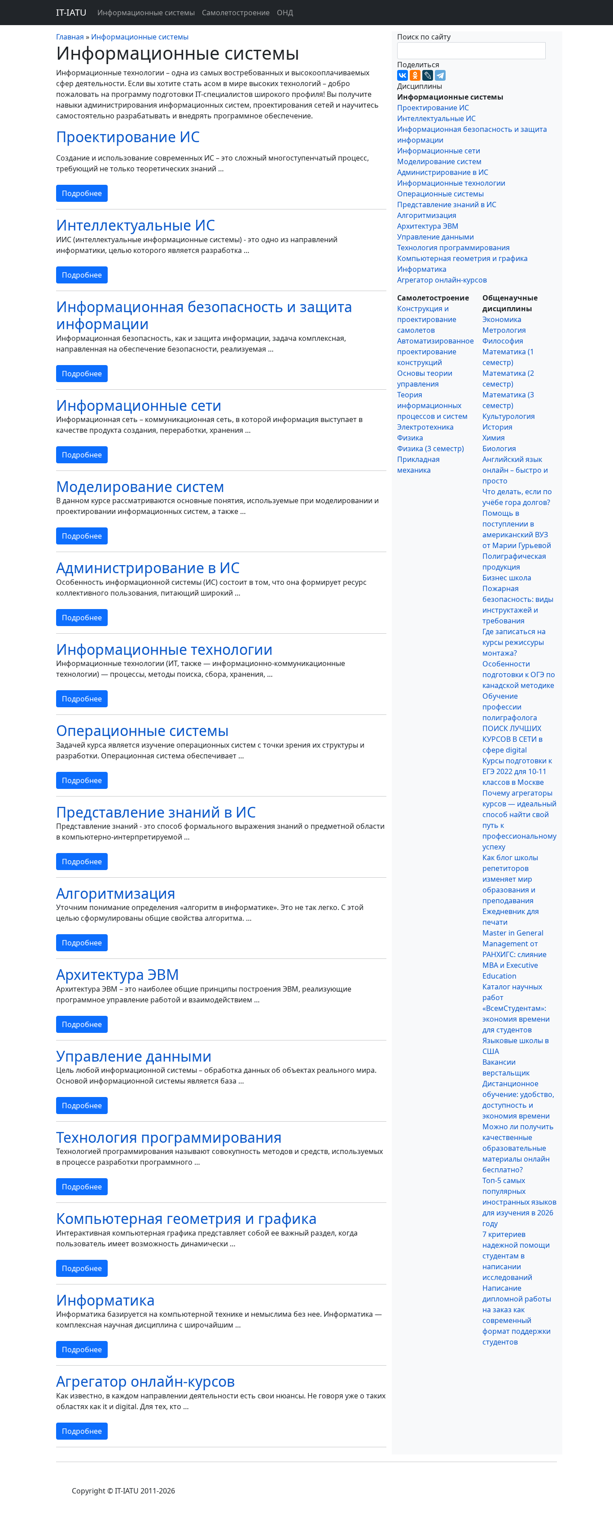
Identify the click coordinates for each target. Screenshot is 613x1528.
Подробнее (82, 193)
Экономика (501, 319)
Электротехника (425, 427)
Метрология (504, 330)
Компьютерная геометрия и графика (186, 1218)
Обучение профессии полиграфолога (509, 707)
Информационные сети (139, 405)
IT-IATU (71, 12)
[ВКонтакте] (402, 75)
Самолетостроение (236, 12)
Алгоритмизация (115, 893)
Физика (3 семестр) (430, 448)
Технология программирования (169, 1137)
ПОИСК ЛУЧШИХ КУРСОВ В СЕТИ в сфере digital (512, 739)
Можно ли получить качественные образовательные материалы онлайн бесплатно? (518, 1148)
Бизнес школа (506, 578)
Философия (502, 341)
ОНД (285, 12)
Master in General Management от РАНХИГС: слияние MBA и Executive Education (514, 954)
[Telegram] (440, 75)
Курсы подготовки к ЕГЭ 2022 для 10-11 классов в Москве (517, 771)
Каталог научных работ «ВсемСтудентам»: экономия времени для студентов (516, 1008)
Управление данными (134, 1056)
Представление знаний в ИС (156, 812)
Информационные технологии (164, 649)
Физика (410, 438)
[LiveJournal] (427, 75)
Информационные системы (146, 12)
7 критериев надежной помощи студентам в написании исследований (516, 1255)
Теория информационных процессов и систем (432, 405)
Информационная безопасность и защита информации (204, 315)
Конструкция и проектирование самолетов (426, 319)
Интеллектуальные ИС (135, 225)
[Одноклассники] (415, 75)
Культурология (508, 416)
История (497, 427)
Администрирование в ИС (148, 567)
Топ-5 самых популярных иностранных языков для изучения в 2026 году (519, 1201)
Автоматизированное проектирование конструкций (435, 351)
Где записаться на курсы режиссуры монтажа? (514, 642)
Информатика (105, 1300)
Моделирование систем (140, 486)
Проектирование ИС (128, 136)
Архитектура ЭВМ (117, 974)
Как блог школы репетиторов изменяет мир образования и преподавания (510, 879)
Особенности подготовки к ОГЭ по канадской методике (518, 674)
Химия (493, 438)
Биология (499, 448)
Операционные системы (142, 730)
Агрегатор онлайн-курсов (145, 1381)
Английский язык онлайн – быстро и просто (515, 470)
